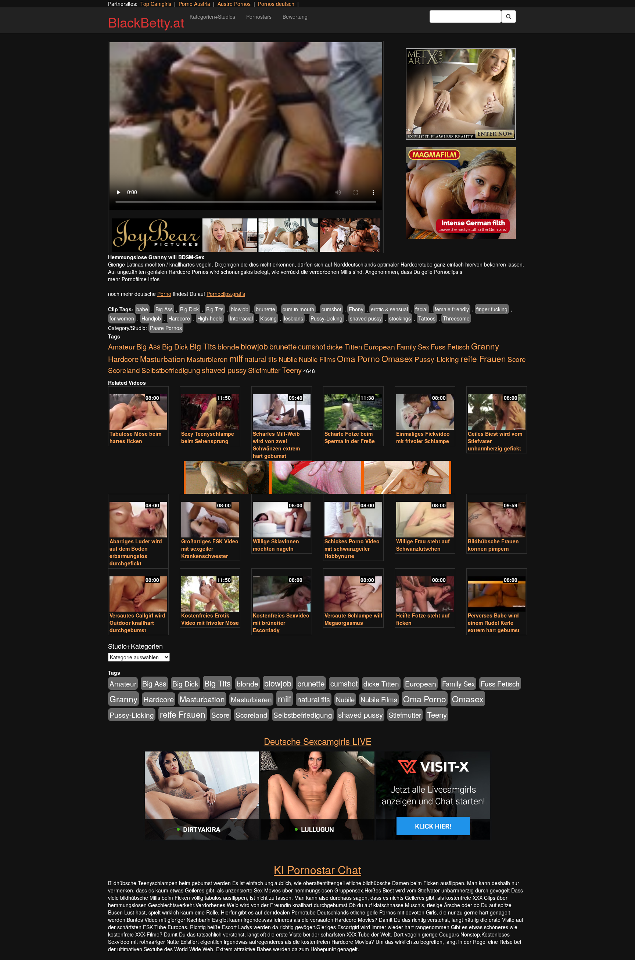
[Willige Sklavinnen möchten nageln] (282, 516)
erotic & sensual (389, 309)
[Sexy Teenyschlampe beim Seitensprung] (210, 409)
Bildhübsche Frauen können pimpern (493, 544)
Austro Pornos (234, 3)
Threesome (456, 318)
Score (516, 359)
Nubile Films (317, 359)
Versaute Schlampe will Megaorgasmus (353, 619)
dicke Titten (344, 346)
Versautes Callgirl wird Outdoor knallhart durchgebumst (137, 623)
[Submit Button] (508, 16)
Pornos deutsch (276, 3)
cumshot (331, 309)
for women (122, 318)
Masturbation (162, 358)
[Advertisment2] (461, 193)
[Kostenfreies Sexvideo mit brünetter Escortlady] (282, 591)
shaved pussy (366, 318)
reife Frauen (483, 358)
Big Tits (214, 309)
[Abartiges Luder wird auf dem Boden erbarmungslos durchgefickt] (138, 516)
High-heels (209, 318)
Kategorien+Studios (212, 16)
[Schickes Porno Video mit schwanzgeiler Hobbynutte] (353, 516)
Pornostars (259, 16)
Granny (485, 346)
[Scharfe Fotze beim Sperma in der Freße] (353, 409)
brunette (265, 309)
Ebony (356, 309)
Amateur (121, 346)
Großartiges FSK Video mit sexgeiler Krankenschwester (209, 548)
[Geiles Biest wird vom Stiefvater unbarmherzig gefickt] (496, 409)
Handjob (151, 318)
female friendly (452, 309)
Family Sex (413, 346)
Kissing (268, 318)
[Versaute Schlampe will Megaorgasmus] (353, 591)
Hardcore (179, 318)
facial (421, 309)
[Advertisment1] (461, 94)
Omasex (397, 358)
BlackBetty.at (146, 21)
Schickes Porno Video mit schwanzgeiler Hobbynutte (352, 548)
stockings (400, 318)
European (379, 346)
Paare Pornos (166, 328)
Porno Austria (194, 3)
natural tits (260, 359)
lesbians (293, 318)
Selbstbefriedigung (170, 370)
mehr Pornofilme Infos (133, 279)
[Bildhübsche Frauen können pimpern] (496, 516)
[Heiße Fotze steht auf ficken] (425, 591)
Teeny (292, 369)
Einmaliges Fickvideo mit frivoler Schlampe (423, 437)
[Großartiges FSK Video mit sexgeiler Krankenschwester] (210, 516)
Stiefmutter (264, 370)
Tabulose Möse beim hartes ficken (135, 437)
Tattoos (426, 318)
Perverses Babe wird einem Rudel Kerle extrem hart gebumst (494, 623)
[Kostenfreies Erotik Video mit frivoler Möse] (210, 591)
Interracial (241, 318)
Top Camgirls (155, 3)
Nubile (288, 359)
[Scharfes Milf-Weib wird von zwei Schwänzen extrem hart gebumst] (282, 409)
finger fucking (491, 309)
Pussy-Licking (326, 318)
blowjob (239, 309)
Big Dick (189, 309)
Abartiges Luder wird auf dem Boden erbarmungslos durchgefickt (136, 552)
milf (236, 358)
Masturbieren (207, 359)
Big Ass (164, 309)
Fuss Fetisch (450, 346)
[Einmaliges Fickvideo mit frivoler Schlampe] (425, 409)
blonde (228, 346)
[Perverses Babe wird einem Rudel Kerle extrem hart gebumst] (496, 591)
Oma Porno (358, 358)
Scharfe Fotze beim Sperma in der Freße (349, 437)
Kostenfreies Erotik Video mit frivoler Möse (210, 619)
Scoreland (124, 370)
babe (142, 309)
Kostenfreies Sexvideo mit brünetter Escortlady (281, 623)
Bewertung (295, 16)
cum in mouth (298, 309)
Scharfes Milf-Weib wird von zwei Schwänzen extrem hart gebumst (276, 444)
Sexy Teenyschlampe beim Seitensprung (207, 437)
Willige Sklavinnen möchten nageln (276, 544)
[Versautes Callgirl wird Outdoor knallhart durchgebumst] (138, 591)
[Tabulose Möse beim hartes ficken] (138, 409)
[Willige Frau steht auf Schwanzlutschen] (425, 516)
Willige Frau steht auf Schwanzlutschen (423, 544)
